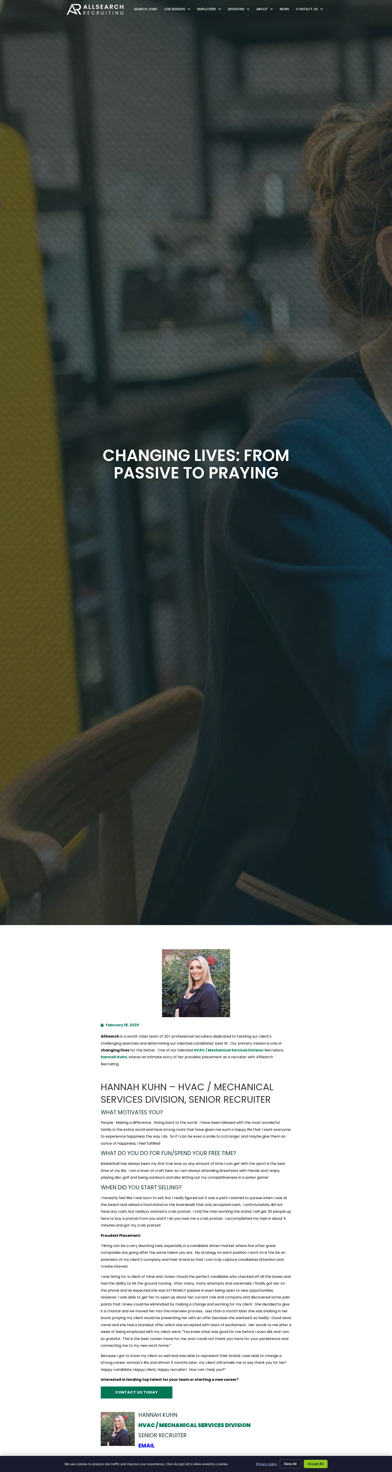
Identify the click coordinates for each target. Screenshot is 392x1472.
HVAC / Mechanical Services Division (229, 1050)
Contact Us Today (136, 1392)
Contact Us (310, 10)
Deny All (290, 1464)
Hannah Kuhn (114, 1057)
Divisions (240, 10)
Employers (210, 10)
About (265, 10)
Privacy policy (266, 1464)
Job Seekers (178, 10)
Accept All (315, 1464)
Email (146, 1445)
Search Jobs (146, 10)
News (285, 10)
